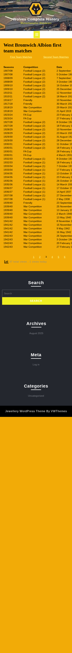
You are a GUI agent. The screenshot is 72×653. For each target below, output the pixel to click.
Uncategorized (36, 395)
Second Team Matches (56, 57)
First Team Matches (21, 57)
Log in (36, 364)
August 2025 (36, 333)
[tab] (36, 34)
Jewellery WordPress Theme (25, 411)
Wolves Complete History (36, 19)
